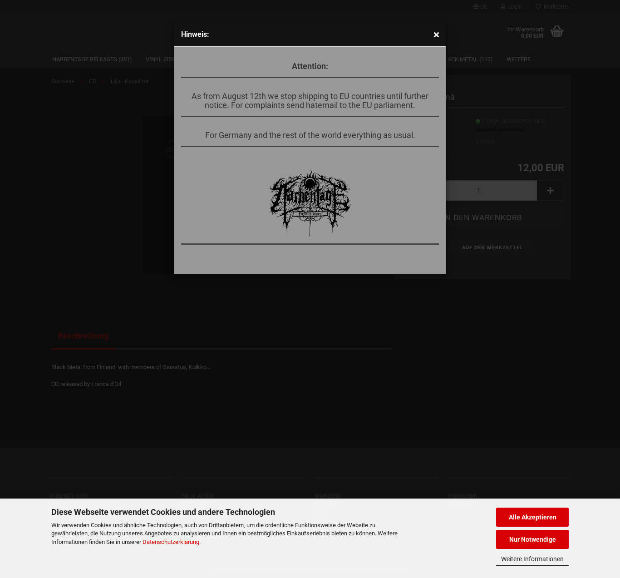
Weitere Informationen (532, 559)
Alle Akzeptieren (532, 517)
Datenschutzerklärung (171, 541)
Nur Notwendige (532, 539)
